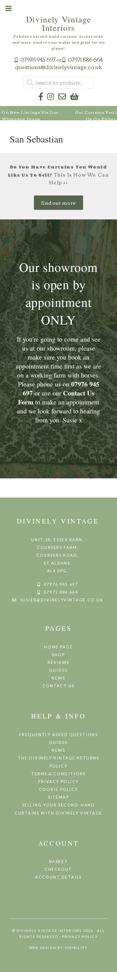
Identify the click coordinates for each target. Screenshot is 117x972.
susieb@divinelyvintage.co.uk (62, 600)
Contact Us (59, 685)
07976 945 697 (38, 59)
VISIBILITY (76, 948)
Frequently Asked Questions (58, 734)
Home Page (58, 647)
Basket (58, 861)
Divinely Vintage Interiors (58, 23)
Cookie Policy (58, 789)
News (58, 678)
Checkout (58, 869)
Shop (58, 654)
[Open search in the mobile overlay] (58, 83)
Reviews (58, 662)
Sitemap (58, 797)
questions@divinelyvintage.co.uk (58, 67)
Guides (58, 670)
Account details (58, 877)
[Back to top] (110, 964)
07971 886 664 (85, 59)
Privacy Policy (58, 781)
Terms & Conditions (58, 773)
